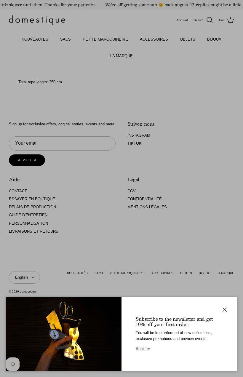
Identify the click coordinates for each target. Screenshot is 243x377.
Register (143, 348)
